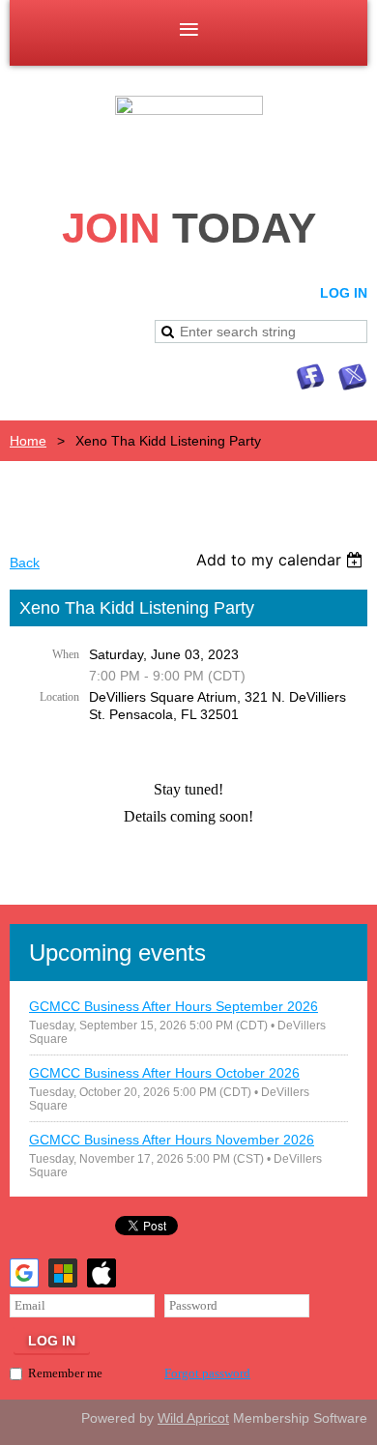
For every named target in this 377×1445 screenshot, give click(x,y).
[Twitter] (352, 376)
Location (59, 697)
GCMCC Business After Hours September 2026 (173, 1006)
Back (25, 562)
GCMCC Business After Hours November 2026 (171, 1139)
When (65, 654)
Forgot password (207, 1373)
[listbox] (281, 559)
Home (28, 440)
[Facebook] (310, 376)
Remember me (65, 1373)
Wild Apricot (193, 1418)
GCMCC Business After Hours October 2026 (164, 1073)
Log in (343, 293)
